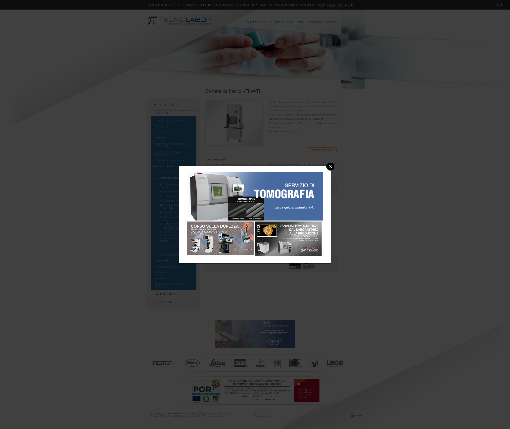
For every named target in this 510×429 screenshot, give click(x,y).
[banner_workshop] (220, 239)
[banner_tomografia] (255, 220)
